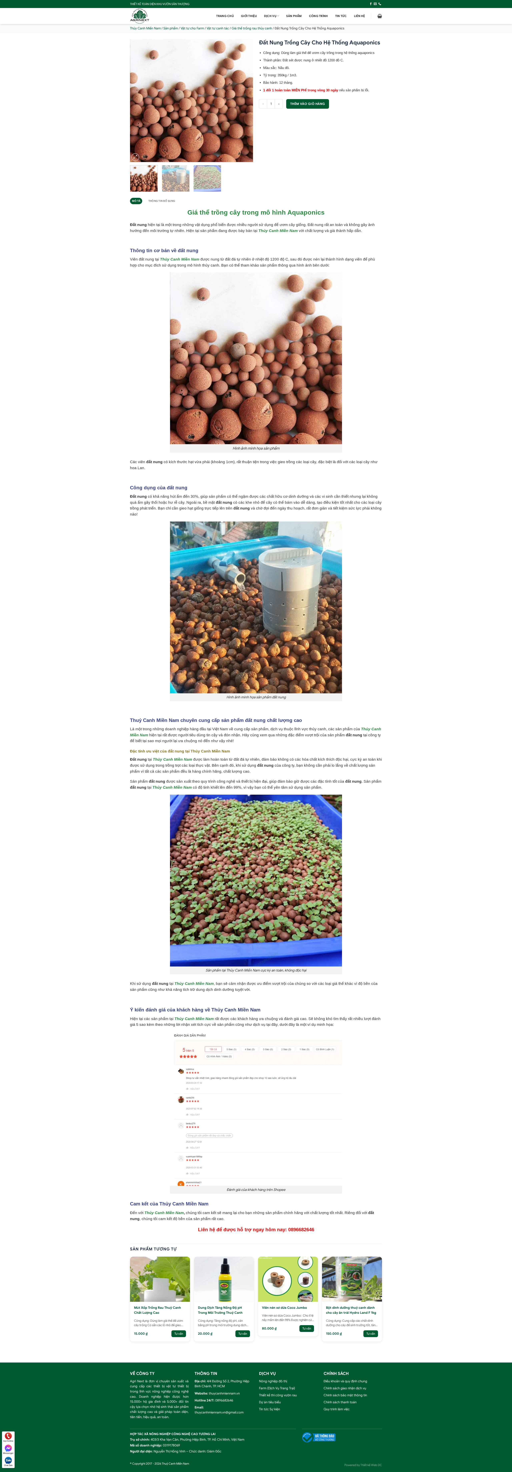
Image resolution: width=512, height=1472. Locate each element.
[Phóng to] (135, 157)
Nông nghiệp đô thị (273, 1381)
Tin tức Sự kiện (269, 1409)
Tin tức (341, 16)
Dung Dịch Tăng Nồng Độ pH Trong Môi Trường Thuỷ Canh (220, 1310)
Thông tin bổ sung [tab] (161, 201)
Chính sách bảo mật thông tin (345, 1395)
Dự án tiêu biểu (270, 1402)
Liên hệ (359, 16)
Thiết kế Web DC (371, 1465)
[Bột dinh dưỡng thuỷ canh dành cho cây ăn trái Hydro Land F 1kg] (352, 1279)
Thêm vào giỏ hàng (307, 104)
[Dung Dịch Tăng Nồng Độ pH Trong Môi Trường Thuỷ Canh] (224, 1279)
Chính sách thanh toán (340, 1402)
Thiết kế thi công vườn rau (278, 1395)
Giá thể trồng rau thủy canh (252, 28)
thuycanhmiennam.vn (224, 1393)
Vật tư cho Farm (192, 28)
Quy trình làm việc (337, 1409)
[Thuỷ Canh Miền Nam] (150, 16)
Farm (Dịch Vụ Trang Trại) (277, 1388)
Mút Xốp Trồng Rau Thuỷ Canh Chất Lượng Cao (157, 1310)
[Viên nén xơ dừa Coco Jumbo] (288, 1279)
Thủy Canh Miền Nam (145, 28)
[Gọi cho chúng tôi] (379, 4)
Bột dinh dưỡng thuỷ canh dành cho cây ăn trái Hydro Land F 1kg (351, 1310)
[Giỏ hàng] (379, 16)
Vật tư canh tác (218, 28)
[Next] (245, 100)
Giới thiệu (249, 16)
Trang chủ (225, 16)
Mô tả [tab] (136, 201)
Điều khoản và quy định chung (345, 1381)
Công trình (318, 16)
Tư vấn (178, 1334)
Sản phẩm (294, 16)
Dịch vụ (270, 16)
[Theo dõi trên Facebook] (370, 4)
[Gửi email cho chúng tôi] (375, 4)
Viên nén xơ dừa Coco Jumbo (284, 1308)
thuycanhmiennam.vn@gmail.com (219, 1412)
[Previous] (137, 100)
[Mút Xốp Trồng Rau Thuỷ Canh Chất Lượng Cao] (160, 1279)
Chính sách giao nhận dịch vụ (345, 1388)
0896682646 (224, 1400)
